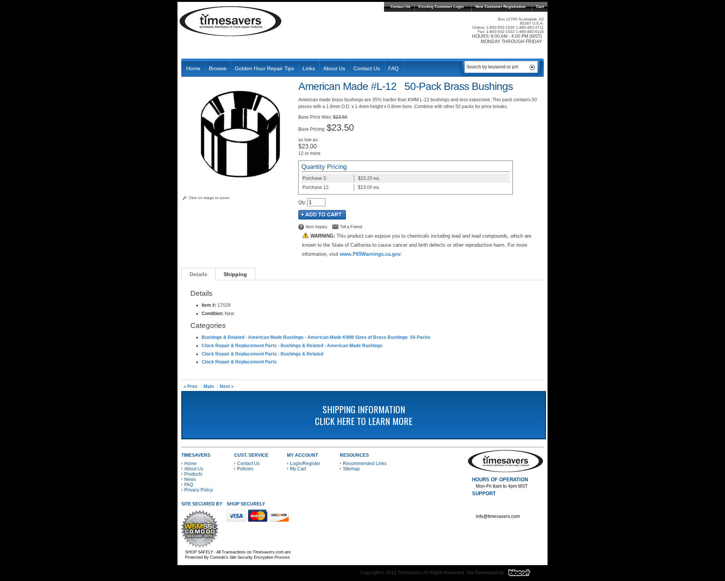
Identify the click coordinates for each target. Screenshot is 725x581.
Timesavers (230, 21)
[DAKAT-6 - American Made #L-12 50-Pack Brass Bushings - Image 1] (238, 183)
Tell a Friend (351, 226)
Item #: (210, 305)
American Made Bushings (276, 337)
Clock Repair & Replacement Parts (239, 345)
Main (209, 386)
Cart (540, 7)
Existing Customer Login (441, 7)
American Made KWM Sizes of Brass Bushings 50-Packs (368, 337)
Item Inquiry (316, 226)
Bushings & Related (223, 337)
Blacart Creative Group (524, 574)
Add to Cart (322, 214)
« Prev (190, 386)
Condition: (213, 313)
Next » (227, 386)
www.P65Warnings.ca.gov (370, 254)
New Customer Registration (500, 7)
